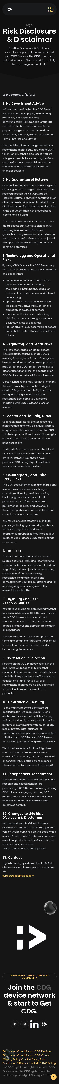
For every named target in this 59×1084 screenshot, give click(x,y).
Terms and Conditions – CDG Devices (26, 1051)
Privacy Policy (11, 1059)
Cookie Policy (30, 1059)
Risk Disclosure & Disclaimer (23, 1061)
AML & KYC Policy (45, 1063)
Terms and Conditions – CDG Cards (25, 1055)
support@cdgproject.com (18, 875)
